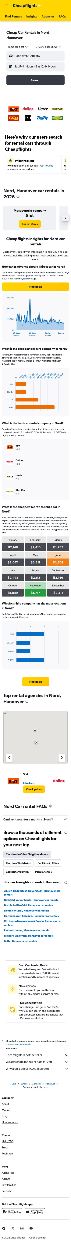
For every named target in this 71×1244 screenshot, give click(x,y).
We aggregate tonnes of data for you (29, 1062)
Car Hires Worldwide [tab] (18, 863)
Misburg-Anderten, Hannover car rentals (28, 935)
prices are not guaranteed (18, 1044)
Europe (24, 1083)
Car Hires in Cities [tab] (48, 863)
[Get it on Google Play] (12, 1211)
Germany (36, 1083)
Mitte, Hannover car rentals (20, 941)
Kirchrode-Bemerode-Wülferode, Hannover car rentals (33, 923)
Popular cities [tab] (43, 871)
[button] (6, 6)
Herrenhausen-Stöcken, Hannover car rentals (31, 915)
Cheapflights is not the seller (24, 1055)
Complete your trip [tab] (17, 871)
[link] (30, 224)
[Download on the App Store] (35, 1211)
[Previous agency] (9, 758)
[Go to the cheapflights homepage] (27, 6)
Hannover (50, 1083)
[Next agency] (62, 758)
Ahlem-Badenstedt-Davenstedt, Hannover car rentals (32, 892)
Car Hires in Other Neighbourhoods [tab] (27, 854)
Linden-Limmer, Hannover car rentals (26, 930)
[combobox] (18, 47)
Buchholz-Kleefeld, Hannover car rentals (28, 905)
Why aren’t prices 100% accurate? (27, 1068)
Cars (14, 1083)
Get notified (46, 165)
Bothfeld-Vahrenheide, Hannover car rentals (31, 899)
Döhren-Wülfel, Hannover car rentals (26, 910)
